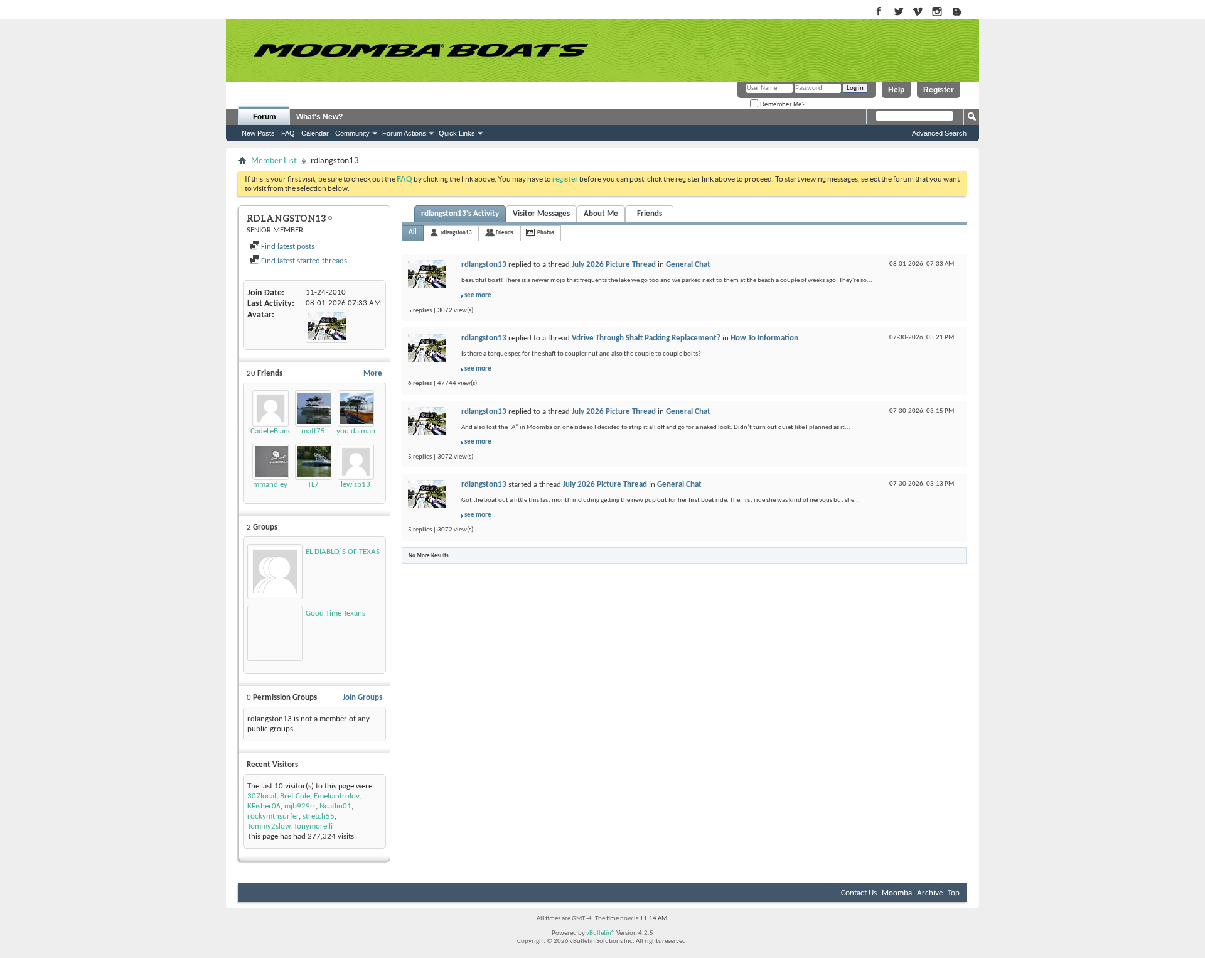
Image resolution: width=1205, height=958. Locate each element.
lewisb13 (355, 485)
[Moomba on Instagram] (937, 12)
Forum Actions (404, 133)
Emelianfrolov (336, 796)
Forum (264, 116)
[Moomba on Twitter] (898, 12)
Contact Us (859, 893)
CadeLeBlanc (271, 431)
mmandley (270, 485)
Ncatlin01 (335, 806)
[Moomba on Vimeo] (918, 12)
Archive (930, 893)
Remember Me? (782, 104)
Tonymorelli (313, 826)
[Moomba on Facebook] (879, 12)
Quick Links (457, 133)
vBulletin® (600, 933)
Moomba (897, 893)
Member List (274, 160)
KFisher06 (264, 806)
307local (261, 796)
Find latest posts (286, 246)
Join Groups (362, 698)
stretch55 (319, 816)
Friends (649, 214)
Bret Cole (295, 796)
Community (352, 133)
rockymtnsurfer (273, 816)
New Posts (258, 133)
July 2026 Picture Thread (614, 265)
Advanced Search (939, 133)
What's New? (319, 116)
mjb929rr (300, 806)
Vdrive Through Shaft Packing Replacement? (646, 338)
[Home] (420, 50)
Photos (545, 233)
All (413, 232)
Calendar (315, 133)
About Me (601, 214)
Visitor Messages (541, 214)
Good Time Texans (335, 613)
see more (477, 295)
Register (938, 89)
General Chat (688, 265)
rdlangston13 (456, 233)
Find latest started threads (303, 261)
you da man (355, 431)
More (372, 373)
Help (896, 89)
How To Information (764, 338)
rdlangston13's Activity (460, 214)
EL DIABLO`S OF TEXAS (343, 552)
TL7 (313, 485)
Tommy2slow (268, 826)
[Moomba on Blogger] (963, 12)
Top (954, 893)
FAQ (288, 133)
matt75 (313, 431)
